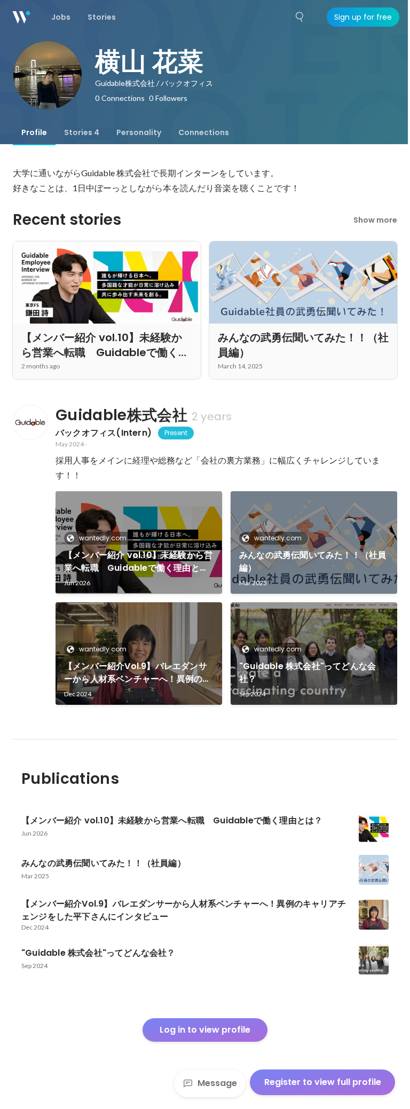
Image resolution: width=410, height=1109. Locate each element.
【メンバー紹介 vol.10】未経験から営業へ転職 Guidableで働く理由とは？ (138, 562)
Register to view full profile (322, 1082)
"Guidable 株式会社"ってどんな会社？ (307, 672)
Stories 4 (81, 132)
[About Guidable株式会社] (30, 422)
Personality (138, 132)
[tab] (34, 132)
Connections (203, 132)
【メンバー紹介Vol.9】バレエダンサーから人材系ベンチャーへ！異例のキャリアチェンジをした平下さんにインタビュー (137, 673)
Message (217, 1083)
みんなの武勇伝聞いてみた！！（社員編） (312, 561)
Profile (34, 132)
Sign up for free (363, 17)
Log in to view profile (205, 1030)
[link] (139, 542)
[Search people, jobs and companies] (300, 17)
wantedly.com (103, 537)
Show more (375, 220)
